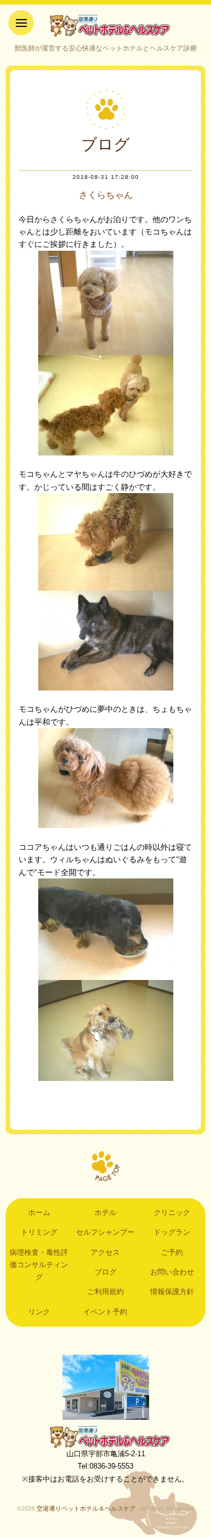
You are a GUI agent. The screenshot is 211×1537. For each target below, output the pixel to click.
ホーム (39, 1212)
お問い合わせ (172, 1272)
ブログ (105, 1272)
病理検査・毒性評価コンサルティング (39, 1265)
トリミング (39, 1232)
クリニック (172, 1212)
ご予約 (172, 1252)
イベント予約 (105, 1312)
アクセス (105, 1252)
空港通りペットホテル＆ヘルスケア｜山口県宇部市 (106, 25)
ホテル (105, 1212)
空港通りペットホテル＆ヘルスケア (106, 1436)
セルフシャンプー (105, 1232)
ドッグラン (172, 1232)
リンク (39, 1312)
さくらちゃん (106, 195)
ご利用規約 (105, 1291)
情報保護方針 (172, 1291)
